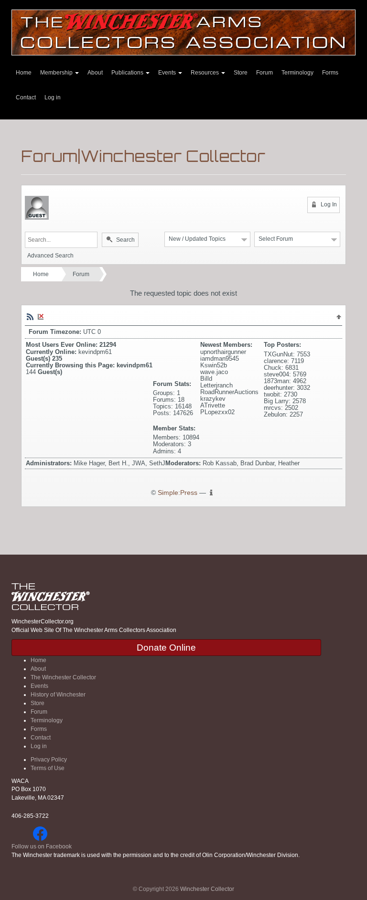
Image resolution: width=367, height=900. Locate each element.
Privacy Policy (49, 759)
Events (167, 72)
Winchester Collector (207, 889)
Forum (264, 72)
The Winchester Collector (63, 677)
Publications (128, 72)
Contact (26, 97)
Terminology (297, 72)
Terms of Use (48, 768)
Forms (330, 72)
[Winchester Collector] (183, 32)
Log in (52, 97)
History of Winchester (58, 694)
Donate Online (166, 648)
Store (241, 72)
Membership (57, 72)
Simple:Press (177, 492)
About (95, 72)
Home (24, 72)
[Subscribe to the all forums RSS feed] (30, 316)
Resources (205, 72)
